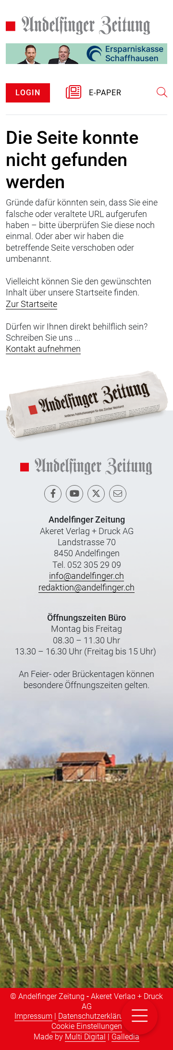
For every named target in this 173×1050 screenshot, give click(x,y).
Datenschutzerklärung (95, 1016)
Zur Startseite (31, 304)
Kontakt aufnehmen (43, 349)
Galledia (125, 1036)
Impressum (33, 1016)
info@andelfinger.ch (86, 576)
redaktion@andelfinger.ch (86, 587)
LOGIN (27, 92)
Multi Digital (85, 1036)
